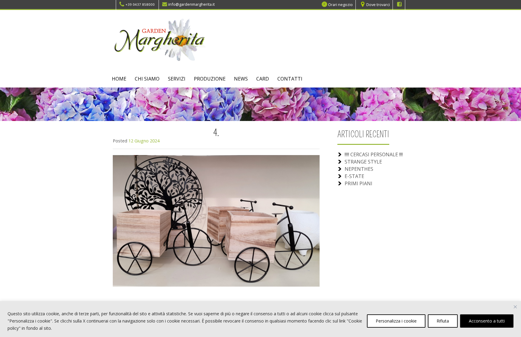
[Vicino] (515, 306)
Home (119, 78)
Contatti (289, 78)
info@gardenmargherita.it (191, 4)
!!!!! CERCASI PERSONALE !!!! (374, 154)
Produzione (210, 78)
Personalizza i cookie (396, 321)
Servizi (176, 78)
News (241, 78)
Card (262, 78)
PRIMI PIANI (358, 183)
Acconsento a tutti (487, 321)
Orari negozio (340, 4)
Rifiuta (443, 321)
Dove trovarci (378, 4)
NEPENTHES (359, 169)
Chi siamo (147, 78)
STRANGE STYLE (363, 161)
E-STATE (354, 176)
